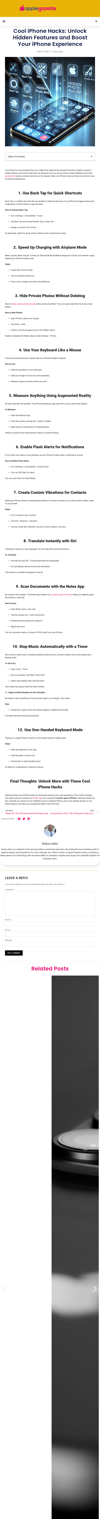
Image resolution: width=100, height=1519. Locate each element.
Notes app (37, 798)
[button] (4, 21)
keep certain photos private (23, 304)
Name (8, 920)
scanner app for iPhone (62, 594)
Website (8, 940)
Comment (10, 889)
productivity (10, 176)
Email (8, 930)
